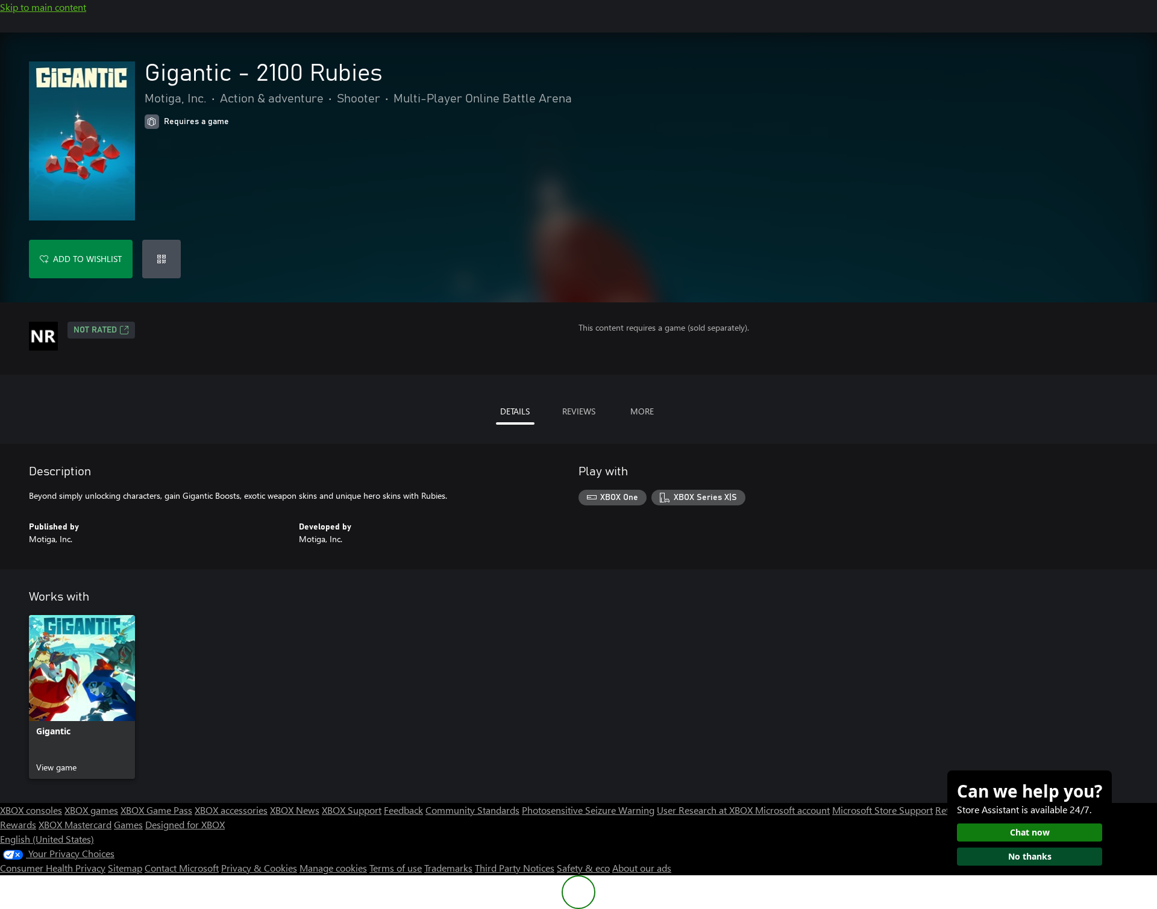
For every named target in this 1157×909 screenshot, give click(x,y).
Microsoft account (792, 810)
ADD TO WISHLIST (87, 258)
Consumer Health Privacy (52, 867)
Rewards (18, 824)
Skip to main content (43, 7)
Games (128, 824)
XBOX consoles (31, 810)
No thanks (1030, 856)
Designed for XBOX (185, 824)
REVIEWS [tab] (578, 411)
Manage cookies (333, 867)
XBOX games (91, 810)
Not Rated (95, 330)
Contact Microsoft (182, 867)
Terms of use (395, 867)
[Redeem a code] (161, 259)
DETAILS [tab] (515, 411)
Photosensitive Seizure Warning (588, 810)
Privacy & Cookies (259, 867)
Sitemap (125, 867)
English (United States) (47, 838)
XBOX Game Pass (156, 810)
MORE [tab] (642, 411)
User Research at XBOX (706, 810)
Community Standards (472, 810)
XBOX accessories (231, 810)
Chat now (1030, 832)
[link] (82, 697)
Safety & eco (583, 867)
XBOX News (294, 810)
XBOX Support (351, 810)
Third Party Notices (514, 867)
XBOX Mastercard (75, 824)
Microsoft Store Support (882, 810)
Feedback (403, 810)
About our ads (641, 867)
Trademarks (448, 867)
